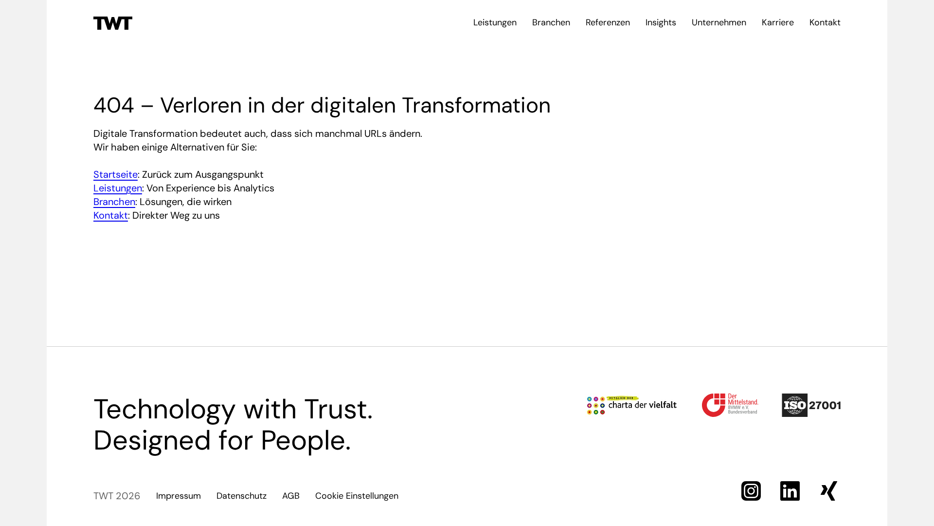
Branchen (551, 22)
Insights (661, 22)
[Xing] (829, 491)
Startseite (115, 174)
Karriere (778, 22)
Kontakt (825, 22)
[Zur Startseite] (112, 22)
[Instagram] (751, 491)
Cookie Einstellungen (356, 496)
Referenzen (608, 22)
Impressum (178, 496)
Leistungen (495, 22)
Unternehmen (719, 22)
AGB (291, 496)
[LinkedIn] (790, 491)
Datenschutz (241, 496)
